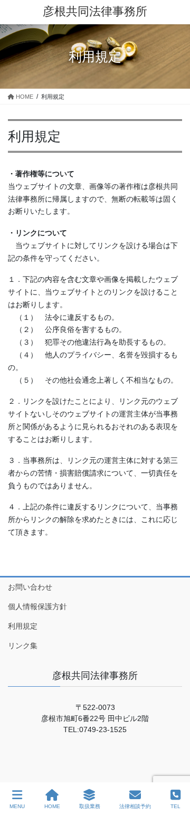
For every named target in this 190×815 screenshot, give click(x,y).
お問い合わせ (30, 587)
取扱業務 (89, 806)
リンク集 (22, 645)
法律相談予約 (135, 806)
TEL (175, 806)
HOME (52, 806)
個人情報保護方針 (37, 606)
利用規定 (22, 626)
